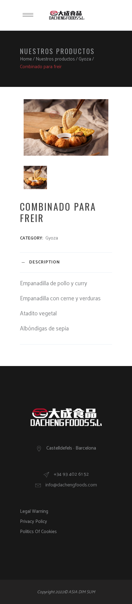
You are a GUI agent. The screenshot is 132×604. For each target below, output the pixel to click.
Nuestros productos (55, 59)
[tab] (66, 262)
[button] (119, 8)
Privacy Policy (33, 521)
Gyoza (85, 59)
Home (26, 59)
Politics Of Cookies (38, 532)
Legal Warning (34, 511)
